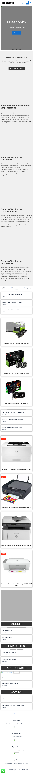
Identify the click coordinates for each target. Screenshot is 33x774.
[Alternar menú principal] (22, 3)
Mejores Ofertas (16, 747)
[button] (30, 3)
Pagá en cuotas (16, 733)
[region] (16, 28)
